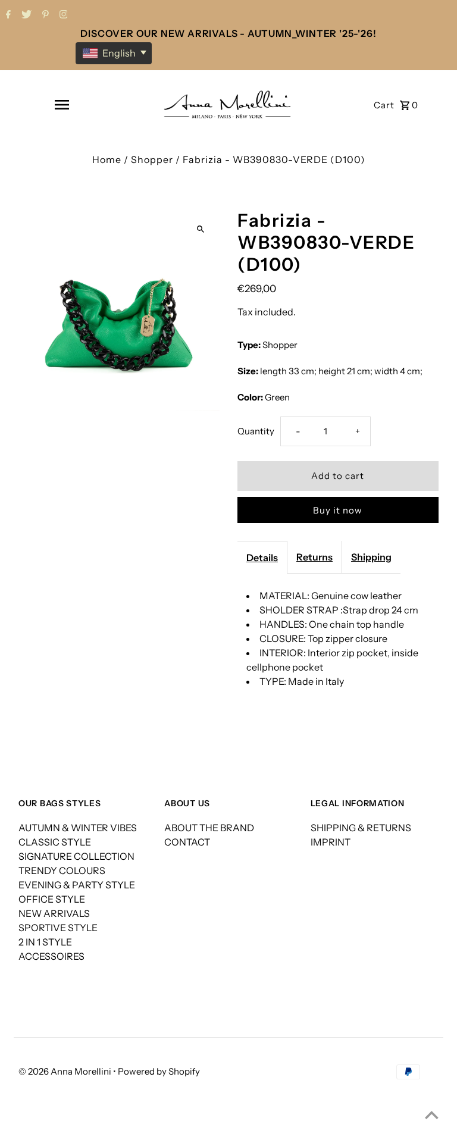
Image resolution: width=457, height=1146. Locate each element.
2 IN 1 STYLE (45, 942)
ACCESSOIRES (51, 956)
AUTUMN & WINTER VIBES (77, 828)
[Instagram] (62, 15)
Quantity (255, 431)
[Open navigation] (62, 105)
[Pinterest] (44, 15)
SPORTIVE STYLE (58, 928)
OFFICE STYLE (51, 899)
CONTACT (187, 842)
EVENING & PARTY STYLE (76, 885)
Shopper (152, 159)
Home (106, 159)
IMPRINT (330, 842)
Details (262, 557)
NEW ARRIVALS (54, 913)
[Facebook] (7, 15)
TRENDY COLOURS (61, 870)
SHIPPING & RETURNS (361, 828)
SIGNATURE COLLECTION (76, 856)
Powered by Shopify (159, 1071)
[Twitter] (25, 15)
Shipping (371, 557)
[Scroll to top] (431, 1114)
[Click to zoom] (200, 228)
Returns (314, 557)
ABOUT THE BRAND (209, 828)
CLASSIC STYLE (54, 842)
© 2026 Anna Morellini (65, 1071)
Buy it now (337, 510)
